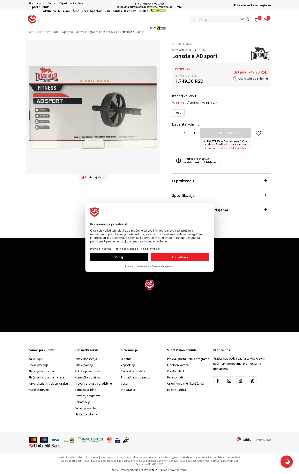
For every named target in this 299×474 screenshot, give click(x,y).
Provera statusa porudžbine (93, 383)
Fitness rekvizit (183, 44)
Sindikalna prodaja (133, 371)
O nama (126, 359)
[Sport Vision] (32, 19)
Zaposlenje (128, 365)
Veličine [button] (194, 102)
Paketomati (175, 377)
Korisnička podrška (87, 377)
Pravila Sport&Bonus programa (188, 359)
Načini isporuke (38, 390)
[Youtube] (241, 381)
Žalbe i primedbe (86, 408)
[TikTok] (252, 381)
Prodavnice (128, 390)
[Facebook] (218, 381)
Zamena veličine (85, 390)
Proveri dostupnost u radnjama (200, 210)
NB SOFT (157, 470)
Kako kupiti (35, 359)
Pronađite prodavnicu (135, 377)
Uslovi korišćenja (86, 359)
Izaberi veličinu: (184, 96)
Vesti (124, 383)
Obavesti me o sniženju (253, 78)
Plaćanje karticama (41, 371)
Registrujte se (261, 5)
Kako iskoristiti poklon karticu (48, 383)
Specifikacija (183, 195)
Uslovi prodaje (84, 365)
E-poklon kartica (178, 365)
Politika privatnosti (87, 371)
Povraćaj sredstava (87, 396)
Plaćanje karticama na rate (46, 377)
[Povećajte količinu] (194, 133)
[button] (56, 11)
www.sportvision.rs (132, 470)
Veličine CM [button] (209, 102)
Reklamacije (83, 402)
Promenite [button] (263, 439)
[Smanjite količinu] (175, 133)
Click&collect (175, 371)
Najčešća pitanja (86, 414)
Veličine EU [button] (179, 102)
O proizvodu (183, 180)
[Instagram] (229, 381)
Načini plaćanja (38, 365)
